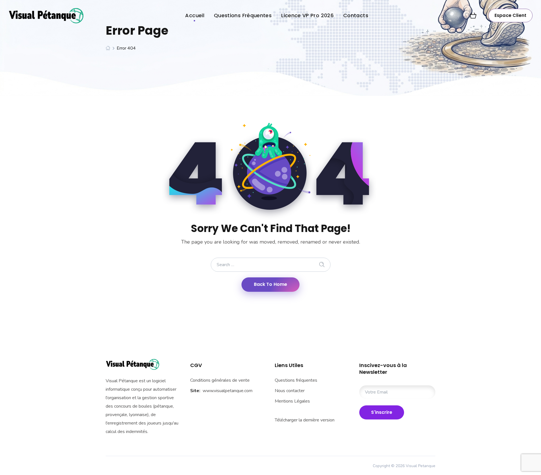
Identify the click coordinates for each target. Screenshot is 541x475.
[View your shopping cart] (473, 15)
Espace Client (510, 15)
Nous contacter (290, 391)
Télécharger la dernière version (304, 420)
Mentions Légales (292, 401)
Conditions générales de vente (220, 380)
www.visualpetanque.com (227, 391)
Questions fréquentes (296, 380)
